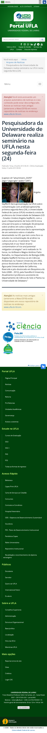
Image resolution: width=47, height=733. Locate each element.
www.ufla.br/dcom (12, 114)
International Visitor (12, 590)
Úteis (7, 667)
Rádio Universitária (12, 543)
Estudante (9, 571)
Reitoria (8, 397)
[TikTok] (35, 44)
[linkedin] (32, 44)
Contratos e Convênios (13, 505)
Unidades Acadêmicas (13, 409)
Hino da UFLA (10, 641)
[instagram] (25, 44)
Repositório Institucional (14, 549)
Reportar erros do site (13, 661)
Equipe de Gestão (25, 47)
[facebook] (21, 44)
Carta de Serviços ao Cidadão (16, 493)
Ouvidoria (9, 524)
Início (24, 59)
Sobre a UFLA (11, 47)
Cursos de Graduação (13, 435)
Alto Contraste (26, 6)
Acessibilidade (13, 6)
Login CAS (9, 680)
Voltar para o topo (37, 365)
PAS (6, 454)
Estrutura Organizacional (14, 622)
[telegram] (38, 44)
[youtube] (41, 44)
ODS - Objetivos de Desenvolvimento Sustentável (23, 518)
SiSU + (7, 448)
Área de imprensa (30, 49)
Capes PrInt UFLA (11, 487)
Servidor (8, 577)
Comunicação (10, 391)
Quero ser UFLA (11, 584)
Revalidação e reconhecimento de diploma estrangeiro (20, 556)
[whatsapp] (28, 44)
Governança (9, 415)
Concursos (9, 499)
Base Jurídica (9, 628)
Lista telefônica (23, 708)
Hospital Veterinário (12, 511)
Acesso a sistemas (11, 422)
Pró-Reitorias (10, 403)
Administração (10, 616)
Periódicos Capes (11, 536)
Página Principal (11, 378)
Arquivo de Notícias (15, 62)
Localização (9, 635)
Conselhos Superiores (13, 610)
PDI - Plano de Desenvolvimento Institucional (22, 530)
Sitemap (36, 6)
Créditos (8, 673)
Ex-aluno (8, 596)
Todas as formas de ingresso (15, 467)
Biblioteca (8, 480)
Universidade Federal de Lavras (23, 730)
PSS (6, 460)
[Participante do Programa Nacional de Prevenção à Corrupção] (8, 349)
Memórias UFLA (11, 647)
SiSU (6, 442)
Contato (19, 49)
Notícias (8, 384)
